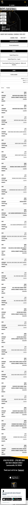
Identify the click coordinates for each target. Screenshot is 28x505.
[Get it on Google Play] (17, 499)
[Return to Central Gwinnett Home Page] (2, 2)
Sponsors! (21, 470)
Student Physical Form (14, 55)
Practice (8, 87)
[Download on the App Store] (7, 499)
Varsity (4, 27)
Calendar (12, 5)
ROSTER (3, 17)
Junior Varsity (6, 29)
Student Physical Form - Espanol (14, 59)
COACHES (3, 20)
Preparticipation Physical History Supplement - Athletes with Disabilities (14, 64)
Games (2, 87)
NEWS (3, 23)
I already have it (5, 502)
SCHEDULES (3, 14)
